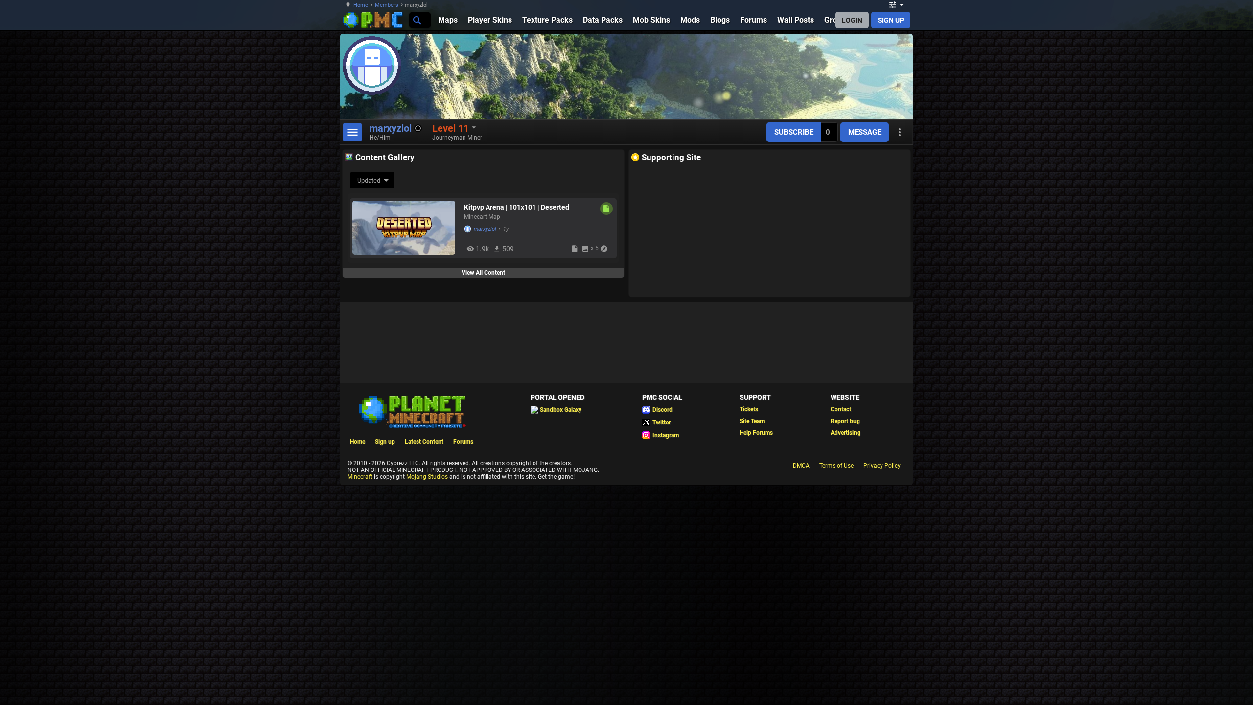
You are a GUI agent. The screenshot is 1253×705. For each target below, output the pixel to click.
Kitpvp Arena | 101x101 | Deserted (516, 207)
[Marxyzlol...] (416, 19)
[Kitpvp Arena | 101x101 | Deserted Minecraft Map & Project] (405, 228)
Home (360, 5)
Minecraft (360, 476)
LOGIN (852, 20)
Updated (368, 180)
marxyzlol (485, 229)
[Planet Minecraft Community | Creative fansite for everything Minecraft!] (411, 411)
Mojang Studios (427, 476)
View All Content (483, 272)
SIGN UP (891, 20)
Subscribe (793, 132)
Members (386, 5)
